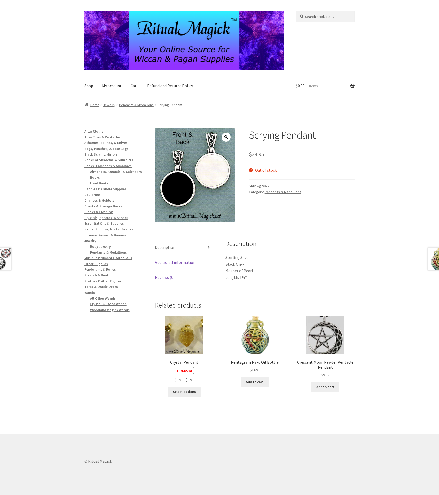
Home (94, 105)
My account (112, 85)
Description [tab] (165, 247)
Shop (88, 85)
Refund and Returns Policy (170, 85)
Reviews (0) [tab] (165, 277)
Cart (134, 85)
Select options (184, 391)
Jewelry (109, 105)
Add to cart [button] (255, 382)
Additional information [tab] (175, 262)
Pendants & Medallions (136, 105)
